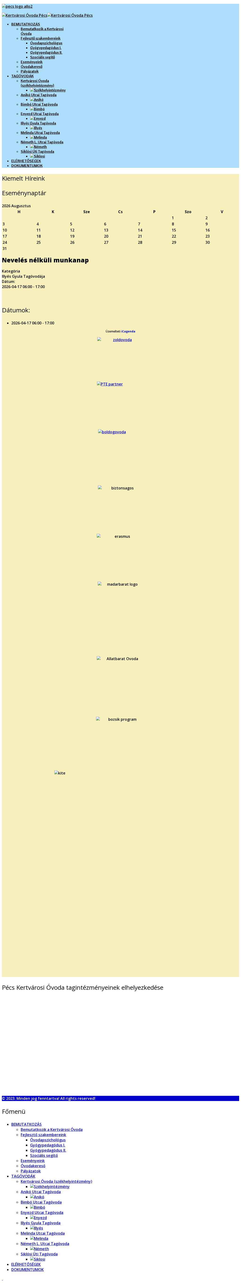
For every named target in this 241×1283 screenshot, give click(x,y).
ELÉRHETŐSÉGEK (26, 160)
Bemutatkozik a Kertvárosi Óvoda (52, 1129)
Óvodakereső (31, 66)
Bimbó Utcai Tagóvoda (39, 104)
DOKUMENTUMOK (27, 165)
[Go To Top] (2, 1278)
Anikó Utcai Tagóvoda (38, 94)
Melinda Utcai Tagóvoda (40, 132)
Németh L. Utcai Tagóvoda (42, 142)
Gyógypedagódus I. (45, 47)
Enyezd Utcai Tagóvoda (40, 113)
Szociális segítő (42, 57)
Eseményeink (32, 61)
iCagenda (128, 331)
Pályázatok (30, 71)
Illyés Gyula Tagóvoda (38, 123)
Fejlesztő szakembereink (40, 38)
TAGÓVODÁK (22, 76)
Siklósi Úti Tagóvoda (37, 151)
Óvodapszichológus (46, 43)
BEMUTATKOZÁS (25, 24)
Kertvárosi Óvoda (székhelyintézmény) (37, 83)
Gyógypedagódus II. (46, 52)
